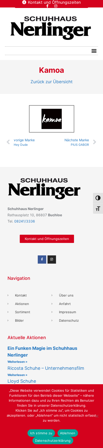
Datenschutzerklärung (53, 441)
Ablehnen (68, 433)
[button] (94, 51)
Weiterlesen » (18, 362)
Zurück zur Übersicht (51, 81)
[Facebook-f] (47, 5)
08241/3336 (24, 221)
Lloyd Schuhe (22, 381)
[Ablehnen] (96, 416)
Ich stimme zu (41, 433)
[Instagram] (55, 5)
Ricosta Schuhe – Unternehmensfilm (46, 368)
